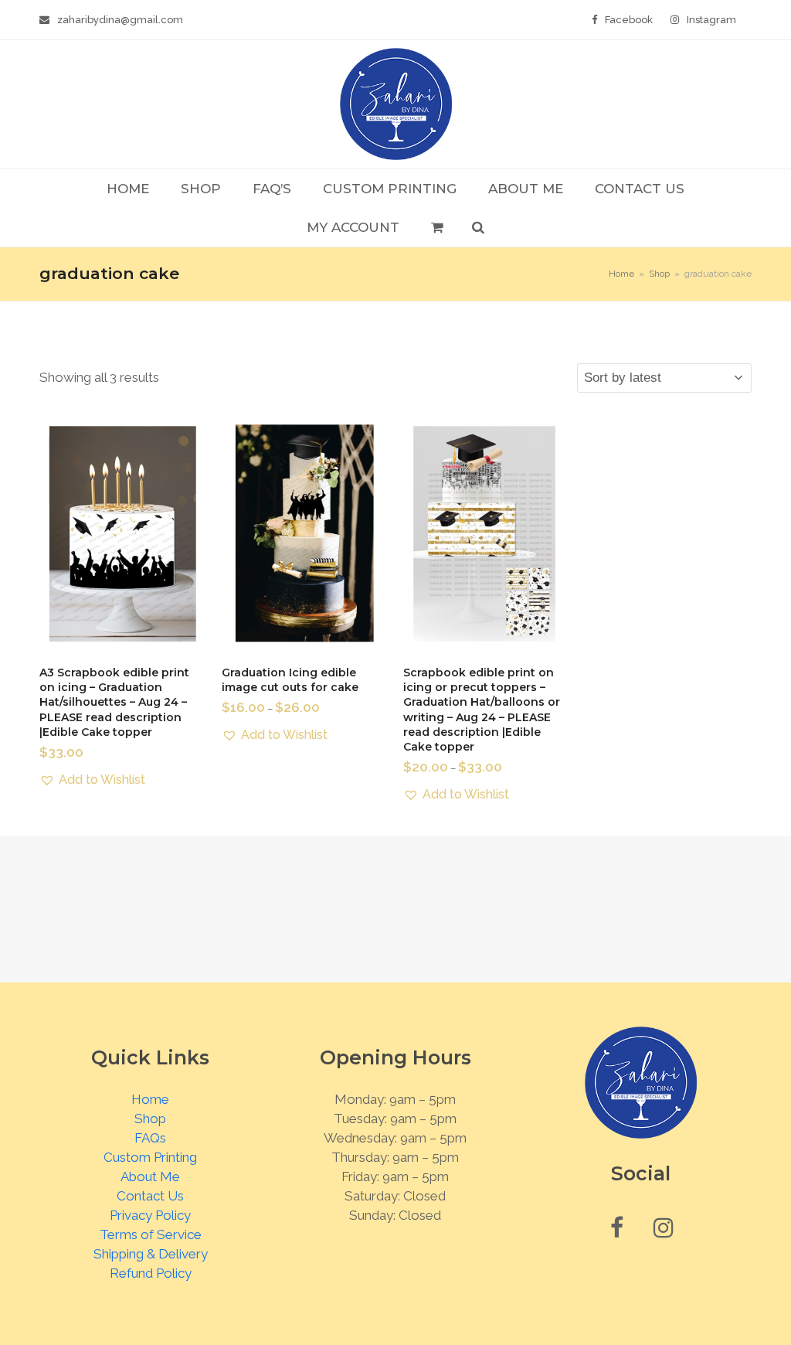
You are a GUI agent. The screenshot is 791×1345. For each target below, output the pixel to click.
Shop (150, 1118)
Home (150, 1099)
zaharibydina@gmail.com (120, 20)
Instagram (711, 20)
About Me (150, 1176)
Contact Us (150, 1196)
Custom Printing (150, 1157)
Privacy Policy (150, 1215)
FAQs (150, 1138)
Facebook (629, 20)
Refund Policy (151, 1273)
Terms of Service (151, 1234)
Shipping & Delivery (150, 1254)
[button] (436, 227)
